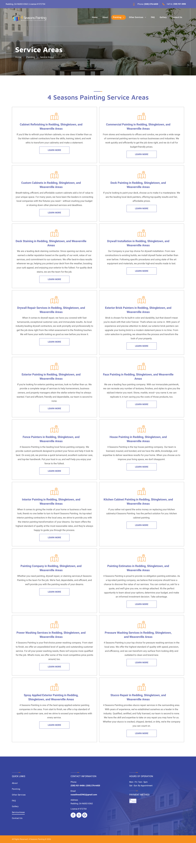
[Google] (84, 815)
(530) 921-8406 (179, 4)
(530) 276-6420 (151, 4)
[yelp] (78, 815)
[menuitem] (95, 17)
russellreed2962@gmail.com (84, 794)
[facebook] (73, 815)
